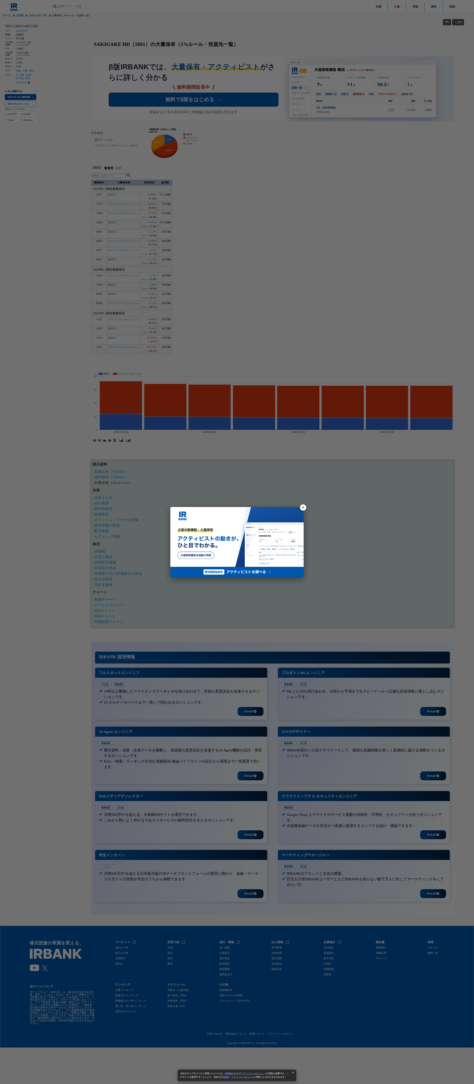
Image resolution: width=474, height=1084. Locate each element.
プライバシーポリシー (252, 1073)
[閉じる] (303, 507)
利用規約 (229, 1073)
